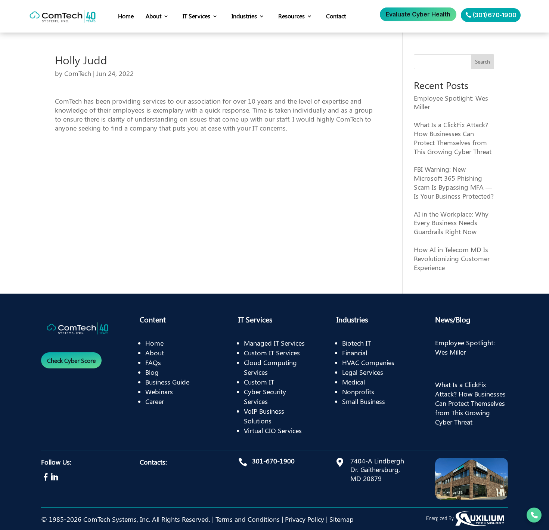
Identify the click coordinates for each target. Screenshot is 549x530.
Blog (152, 372)
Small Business (363, 401)
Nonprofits (358, 391)
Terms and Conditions (247, 519)
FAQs (153, 362)
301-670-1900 (273, 460)
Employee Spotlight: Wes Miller (451, 102)
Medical (353, 381)
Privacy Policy (304, 519)
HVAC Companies (368, 362)
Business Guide (167, 381)
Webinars (159, 391)
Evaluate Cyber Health (418, 14)
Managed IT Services (274, 342)
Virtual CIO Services (273, 430)
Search (482, 61)
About (153, 16)
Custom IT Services (272, 352)
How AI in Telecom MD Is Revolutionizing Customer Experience (452, 258)
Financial (354, 352)
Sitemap (341, 519)
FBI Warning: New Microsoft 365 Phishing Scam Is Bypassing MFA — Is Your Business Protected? (454, 182)
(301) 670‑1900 (495, 15)
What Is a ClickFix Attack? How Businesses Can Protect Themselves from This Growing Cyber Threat (452, 138)
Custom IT (259, 381)
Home (126, 16)
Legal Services (362, 372)
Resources (291, 16)
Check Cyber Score (71, 360)
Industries (244, 16)
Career (154, 401)
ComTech (77, 73)
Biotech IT (356, 342)
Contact (336, 16)
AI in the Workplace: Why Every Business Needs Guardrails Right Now (451, 222)
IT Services (196, 16)
